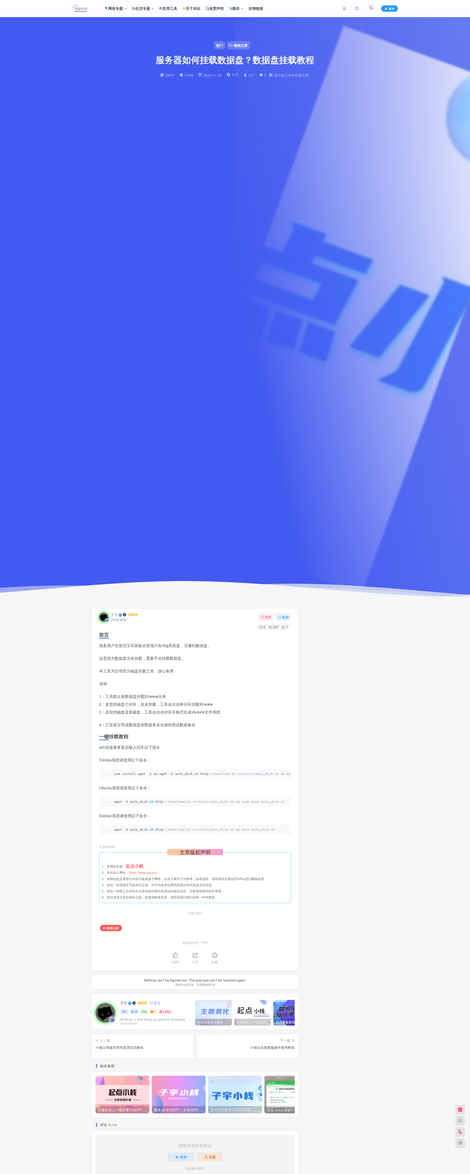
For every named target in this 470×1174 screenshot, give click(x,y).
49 (136, 1011)
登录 (183, 1156)
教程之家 (113, 928)
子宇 (114, 614)
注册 (212, 1156)
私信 (285, 617)
